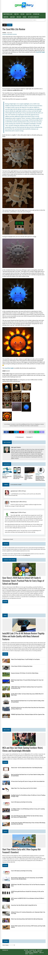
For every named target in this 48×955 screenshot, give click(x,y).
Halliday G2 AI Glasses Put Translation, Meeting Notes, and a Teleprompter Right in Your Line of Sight (28, 912)
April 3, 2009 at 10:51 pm (20, 491)
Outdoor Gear (36, 14)
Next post (28, 437)
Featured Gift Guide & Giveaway (9, 559)
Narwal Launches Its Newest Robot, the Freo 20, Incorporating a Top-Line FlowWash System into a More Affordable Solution (27, 878)
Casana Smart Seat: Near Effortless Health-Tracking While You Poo (24, 905)
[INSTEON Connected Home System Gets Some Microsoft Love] (17, 472)
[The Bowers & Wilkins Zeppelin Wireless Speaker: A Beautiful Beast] (30, 472)
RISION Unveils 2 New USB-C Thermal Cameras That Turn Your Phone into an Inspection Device (28, 885)
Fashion (24, 17)
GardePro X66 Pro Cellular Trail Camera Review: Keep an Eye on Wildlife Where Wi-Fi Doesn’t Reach (27, 694)
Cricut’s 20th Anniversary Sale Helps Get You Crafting (21, 802)
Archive (26, 953)
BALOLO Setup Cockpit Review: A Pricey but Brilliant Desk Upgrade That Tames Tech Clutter (27, 680)
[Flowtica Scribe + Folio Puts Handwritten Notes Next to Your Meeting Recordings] (6, 770)
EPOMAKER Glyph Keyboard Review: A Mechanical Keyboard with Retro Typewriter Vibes (27, 714)
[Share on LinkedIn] (16, 432)
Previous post (20, 437)
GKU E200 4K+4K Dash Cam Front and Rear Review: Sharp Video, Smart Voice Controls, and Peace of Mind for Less (28, 708)
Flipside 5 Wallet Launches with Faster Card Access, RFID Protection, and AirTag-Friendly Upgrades (28, 926)
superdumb (12, 491)
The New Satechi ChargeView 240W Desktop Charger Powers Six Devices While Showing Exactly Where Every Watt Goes (28, 823)
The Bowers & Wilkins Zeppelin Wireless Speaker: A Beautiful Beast (29, 477)
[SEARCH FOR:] (38, 20)
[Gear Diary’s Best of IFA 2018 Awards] (7, 472)
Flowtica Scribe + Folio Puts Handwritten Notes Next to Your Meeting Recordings (26, 767)
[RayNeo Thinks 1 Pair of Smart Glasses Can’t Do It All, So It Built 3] (6, 791)
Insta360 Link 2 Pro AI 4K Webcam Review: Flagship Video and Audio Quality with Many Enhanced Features (23, 636)
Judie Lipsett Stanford (12, 34)
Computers (5, 17)
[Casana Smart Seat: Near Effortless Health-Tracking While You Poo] (6, 908)
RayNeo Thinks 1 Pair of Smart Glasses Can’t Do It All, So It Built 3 (24, 788)
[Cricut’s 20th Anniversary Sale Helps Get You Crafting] (6, 804)
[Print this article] (31, 432)
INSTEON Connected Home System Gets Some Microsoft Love (18, 477)
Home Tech (16, 14)
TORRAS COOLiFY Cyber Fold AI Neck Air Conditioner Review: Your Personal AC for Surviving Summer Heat (26, 687)
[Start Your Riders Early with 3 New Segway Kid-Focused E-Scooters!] (24, 846)
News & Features (17, 474)
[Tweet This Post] (11, 432)
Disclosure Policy (28, 951)
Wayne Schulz (13, 501)
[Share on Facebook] (6, 432)
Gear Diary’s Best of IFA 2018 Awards (6, 477)
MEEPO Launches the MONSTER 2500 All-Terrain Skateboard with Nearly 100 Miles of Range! (27, 899)
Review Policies (39, 950)
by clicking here (27, 555)
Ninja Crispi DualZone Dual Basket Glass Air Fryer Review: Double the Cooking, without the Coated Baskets (27, 701)
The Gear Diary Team (32, 950)
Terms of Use (41, 952)
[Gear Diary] (24, 5)
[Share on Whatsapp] (36, 432)
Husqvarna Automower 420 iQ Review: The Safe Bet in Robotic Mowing (24, 673)
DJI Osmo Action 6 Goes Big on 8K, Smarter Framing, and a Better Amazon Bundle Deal (27, 781)
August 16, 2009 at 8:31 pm (20, 512)
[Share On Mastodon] (41, 432)
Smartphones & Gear (7, 14)
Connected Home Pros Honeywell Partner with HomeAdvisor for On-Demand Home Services (40, 478)
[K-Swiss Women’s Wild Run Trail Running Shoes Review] (6, 669)
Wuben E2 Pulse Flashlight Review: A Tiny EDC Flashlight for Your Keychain (25, 659)
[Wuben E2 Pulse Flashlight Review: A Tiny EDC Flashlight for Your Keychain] (6, 662)
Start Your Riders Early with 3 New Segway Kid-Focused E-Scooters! (21, 851)
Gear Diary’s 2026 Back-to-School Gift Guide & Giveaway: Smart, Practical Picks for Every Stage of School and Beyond (23, 580)
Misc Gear (19, 17)
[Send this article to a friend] (26, 432)
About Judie (26, 950)
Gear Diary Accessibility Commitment (31, 952)
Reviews (5, 615)
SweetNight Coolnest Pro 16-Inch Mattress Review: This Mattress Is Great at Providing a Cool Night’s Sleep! (28, 795)
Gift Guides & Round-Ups (33, 17)
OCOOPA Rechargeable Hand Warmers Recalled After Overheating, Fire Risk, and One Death (27, 892)
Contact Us (31, 953)
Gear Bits (5, 831)
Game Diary (12, 17)
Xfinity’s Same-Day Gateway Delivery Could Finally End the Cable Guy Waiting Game (27, 919)
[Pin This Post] (21, 432)
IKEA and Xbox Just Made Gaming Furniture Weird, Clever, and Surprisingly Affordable (22, 749)
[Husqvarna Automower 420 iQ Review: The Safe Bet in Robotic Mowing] (6, 676)
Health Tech (28, 14)
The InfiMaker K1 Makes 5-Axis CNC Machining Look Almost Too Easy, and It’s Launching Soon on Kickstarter (28, 809)
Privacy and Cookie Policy (37, 951)
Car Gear (22, 14)
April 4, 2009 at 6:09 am (21, 501)
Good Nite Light (40, 52)
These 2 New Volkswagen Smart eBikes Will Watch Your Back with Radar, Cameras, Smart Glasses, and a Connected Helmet (27, 816)
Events (3, 473)
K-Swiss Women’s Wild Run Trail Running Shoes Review (21, 666)
